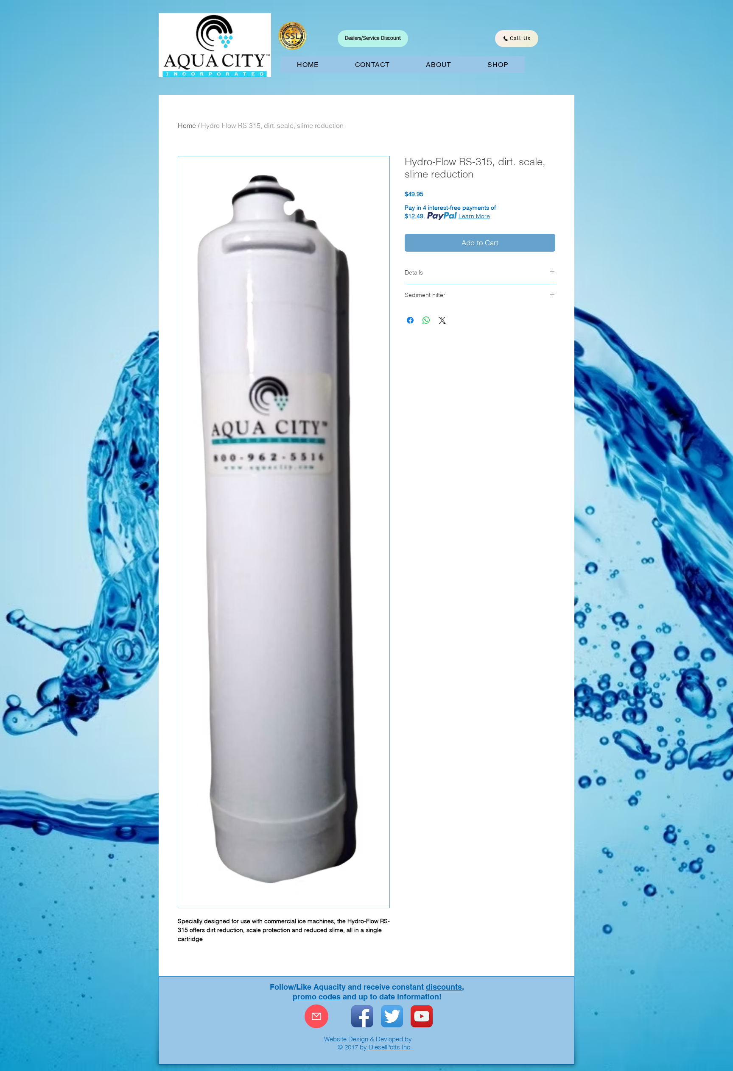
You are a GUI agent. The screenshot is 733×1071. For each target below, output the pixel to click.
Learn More (474, 216)
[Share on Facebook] (410, 320)
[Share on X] (442, 320)
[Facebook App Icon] (362, 1016)
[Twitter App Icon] (392, 1016)
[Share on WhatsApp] (426, 320)
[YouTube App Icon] (422, 1016)
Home (187, 125)
